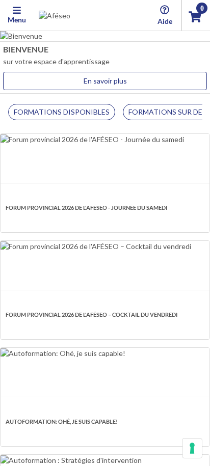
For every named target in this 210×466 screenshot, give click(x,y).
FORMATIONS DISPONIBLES (62, 111)
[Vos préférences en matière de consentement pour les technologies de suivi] (192, 448)
